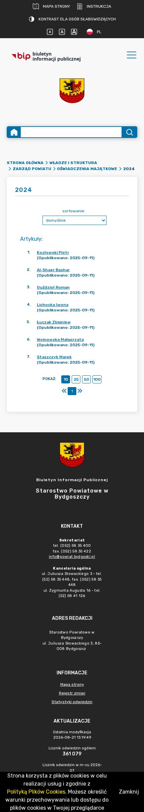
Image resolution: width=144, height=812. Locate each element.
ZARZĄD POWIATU (32, 168)
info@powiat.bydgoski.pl (72, 557)
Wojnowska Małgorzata (60, 339)
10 (66, 379)
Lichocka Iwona (52, 304)
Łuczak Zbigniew (54, 322)
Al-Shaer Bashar (53, 270)
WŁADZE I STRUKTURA (73, 162)
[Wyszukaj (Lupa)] (129, 132)
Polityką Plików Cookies (36, 792)
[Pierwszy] (64, 391)
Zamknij (129, 792)
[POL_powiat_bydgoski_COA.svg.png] (72, 90)
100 (96, 379)
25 (76, 379)
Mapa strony (56, 6)
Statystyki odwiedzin (72, 701)
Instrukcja (99, 6)
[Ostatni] (79, 391)
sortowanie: (73, 211)
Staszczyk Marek (54, 357)
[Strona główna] (14, 132)
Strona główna (25, 162)
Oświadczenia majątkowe (87, 168)
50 (86, 379)
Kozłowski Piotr (53, 252)
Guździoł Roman (53, 287)
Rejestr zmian (72, 693)
